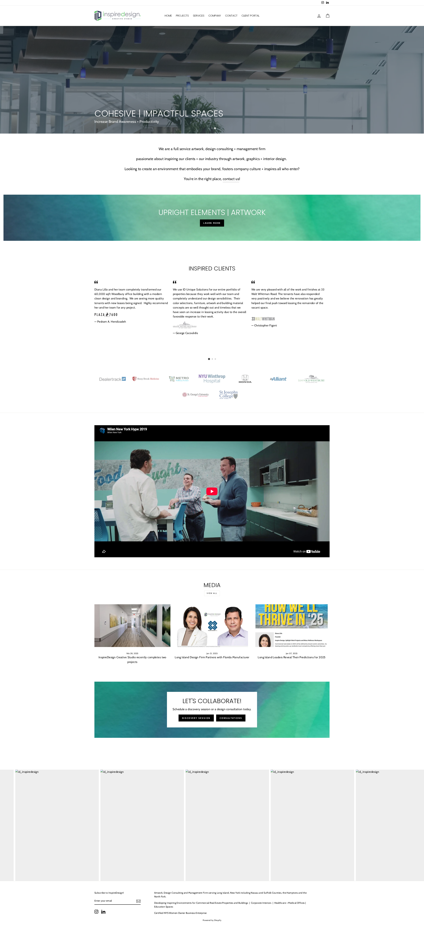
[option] (212, 80)
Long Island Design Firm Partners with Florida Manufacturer (212, 657)
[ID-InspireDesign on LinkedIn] (103, 912)
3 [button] (215, 128)
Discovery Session (196, 718)
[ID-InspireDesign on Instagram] (96, 912)
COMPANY (214, 16)
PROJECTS (182, 16)
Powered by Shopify (212, 920)
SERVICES (198, 16)
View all (212, 593)
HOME (168, 16)
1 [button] (209, 128)
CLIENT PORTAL (250, 16)
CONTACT (231, 16)
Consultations (231, 718)
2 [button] (212, 128)
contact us (231, 179)
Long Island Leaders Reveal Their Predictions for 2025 (291, 657)
